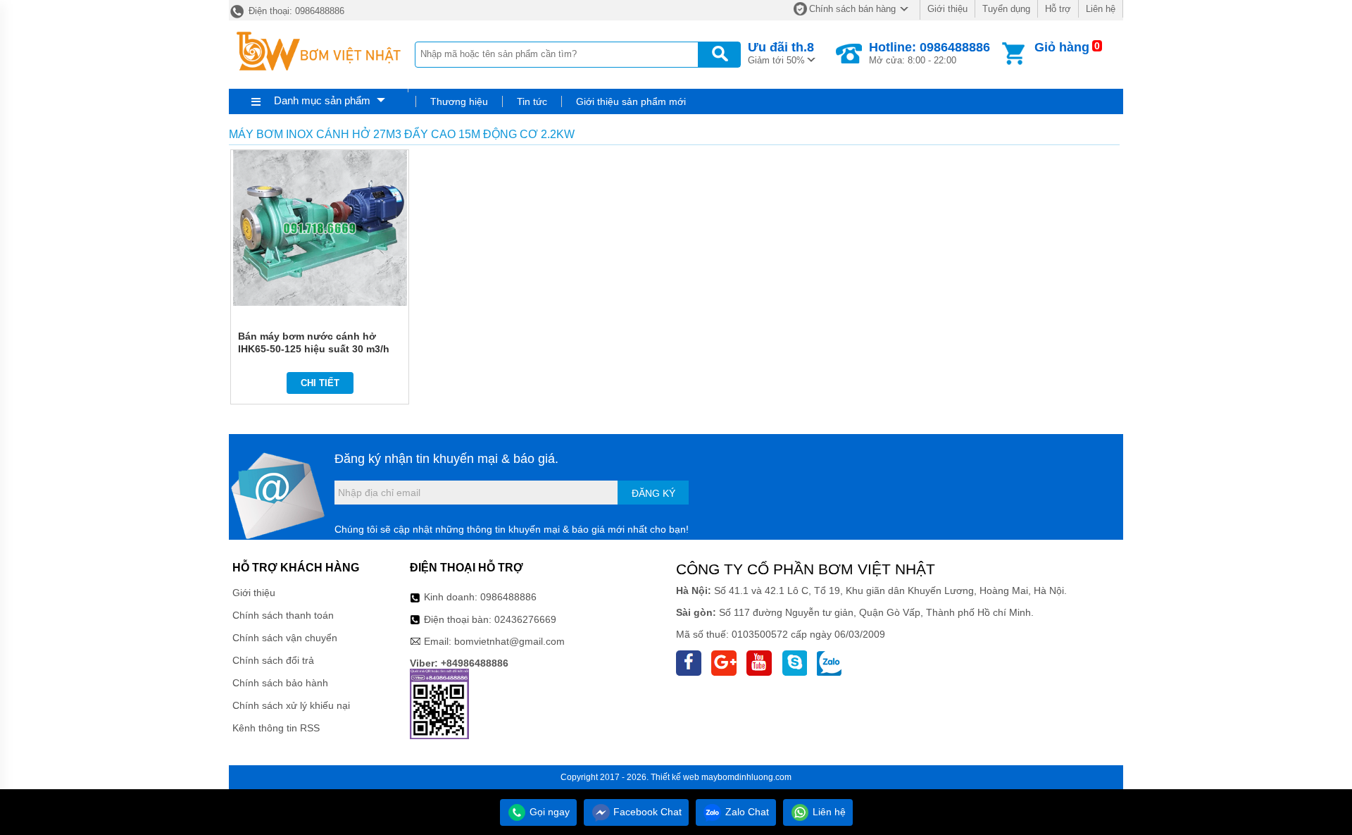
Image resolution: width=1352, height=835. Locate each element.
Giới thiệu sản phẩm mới (631, 101)
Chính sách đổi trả (273, 660)
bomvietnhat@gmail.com (509, 641)
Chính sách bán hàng (852, 9)
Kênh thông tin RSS (276, 728)
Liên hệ (1100, 9)
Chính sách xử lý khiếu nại (291, 705)
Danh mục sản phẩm (322, 100)
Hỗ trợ (1058, 9)
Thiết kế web (675, 777)
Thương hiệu (459, 101)
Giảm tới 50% (781, 53)
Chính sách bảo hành (280, 682)
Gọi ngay (548, 811)
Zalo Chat (745, 811)
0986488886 (508, 596)
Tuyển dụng (1006, 9)
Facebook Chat (646, 811)
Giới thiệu (947, 9)
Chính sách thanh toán (283, 615)
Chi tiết (320, 383)
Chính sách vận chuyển (284, 637)
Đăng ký (653, 493)
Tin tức (532, 101)
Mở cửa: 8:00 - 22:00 (929, 53)
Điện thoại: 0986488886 (295, 11)
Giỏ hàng (1061, 47)
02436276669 (525, 619)
